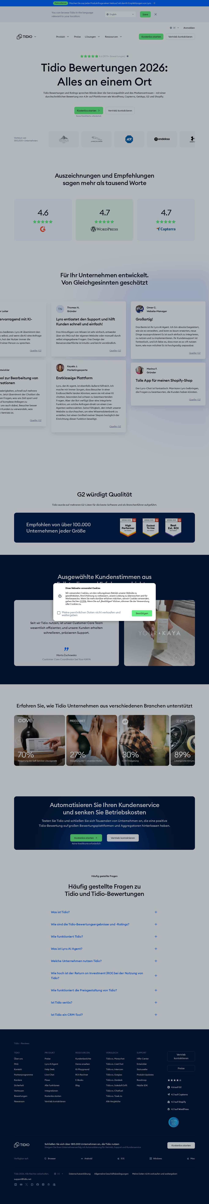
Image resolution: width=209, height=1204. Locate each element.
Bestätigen (142, 613)
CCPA (83, 601)
